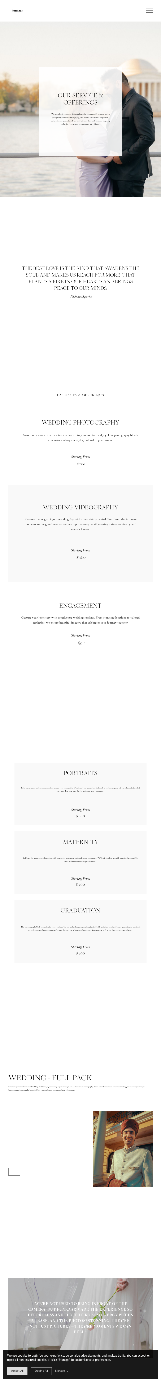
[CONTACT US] (14, 1172)
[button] (149, 11)
